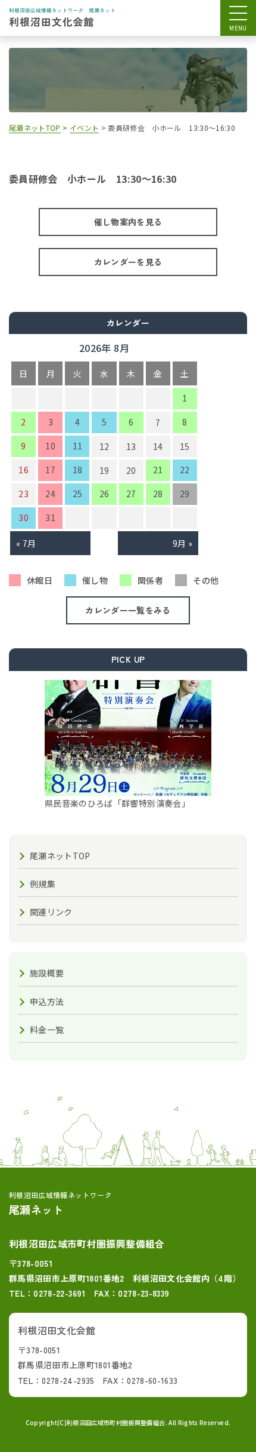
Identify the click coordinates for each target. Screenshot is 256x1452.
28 (158, 494)
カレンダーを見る (128, 262)
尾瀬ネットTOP (60, 856)
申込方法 (47, 1001)
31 (50, 517)
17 (50, 470)
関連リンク (51, 912)
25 (78, 494)
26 (104, 494)
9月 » (182, 543)
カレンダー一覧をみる (128, 610)
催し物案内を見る (128, 222)
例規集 (42, 884)
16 (23, 470)
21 (158, 470)
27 (131, 494)
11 (78, 446)
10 (50, 446)
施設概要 (47, 973)
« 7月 (26, 543)
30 (23, 517)
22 (185, 470)
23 (23, 494)
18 (78, 470)
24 (50, 494)
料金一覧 (47, 1030)
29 (185, 494)
